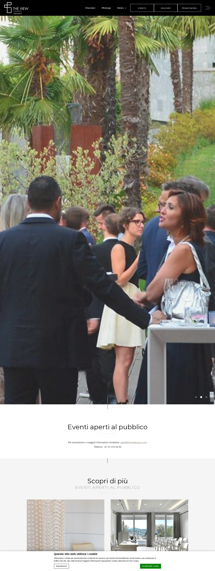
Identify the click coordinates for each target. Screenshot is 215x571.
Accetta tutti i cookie (150, 566)
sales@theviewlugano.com (133, 442)
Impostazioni (61, 566)
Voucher (166, 8)
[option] (107, 210)
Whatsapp (106, 7)
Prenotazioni (189, 8)
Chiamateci (90, 7)
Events (142, 8)
